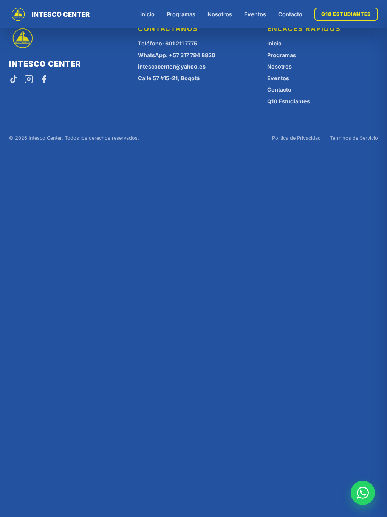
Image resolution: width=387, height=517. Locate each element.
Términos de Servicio (354, 138)
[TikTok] (13, 80)
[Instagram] (28, 80)
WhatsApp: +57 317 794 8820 (176, 55)
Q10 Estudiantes (346, 14)
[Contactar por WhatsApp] (363, 493)
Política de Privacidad (296, 138)
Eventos (255, 14)
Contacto (290, 14)
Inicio (147, 14)
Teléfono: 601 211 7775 (167, 43)
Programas (181, 14)
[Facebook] (43, 80)
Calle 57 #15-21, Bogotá (169, 78)
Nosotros (219, 14)
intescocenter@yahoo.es (172, 66)
